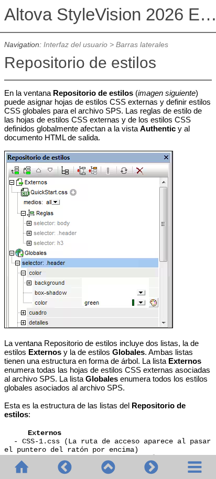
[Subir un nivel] (108, 467)
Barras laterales (142, 45)
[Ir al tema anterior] (64, 467)
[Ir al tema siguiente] (150, 467)
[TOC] (194, 467)
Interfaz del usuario (75, 45)
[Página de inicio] (21, 467)
